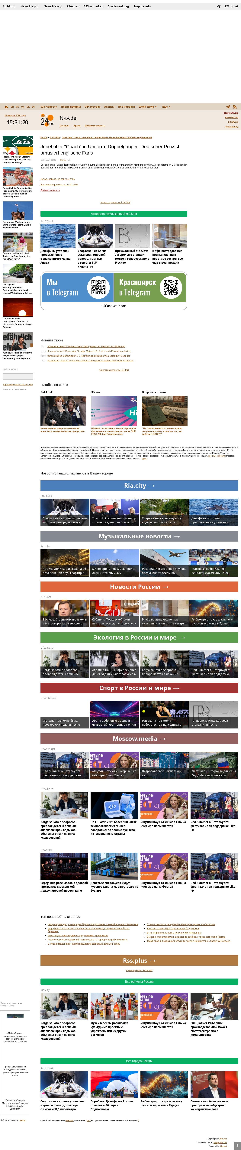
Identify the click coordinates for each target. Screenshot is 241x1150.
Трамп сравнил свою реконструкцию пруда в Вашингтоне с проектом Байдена (188, 941)
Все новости (126, 106)
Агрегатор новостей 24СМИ (18, 384)
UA (22, 107)
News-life (46, 850)
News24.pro (48, 749)
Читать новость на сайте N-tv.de (57, 179)
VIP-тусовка (92, 106)
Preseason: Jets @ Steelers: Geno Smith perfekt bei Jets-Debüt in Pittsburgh (86, 346)
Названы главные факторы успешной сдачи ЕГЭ (173, 928)
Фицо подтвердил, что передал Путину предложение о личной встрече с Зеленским (93, 924)
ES (33, 107)
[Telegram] (228, 106)
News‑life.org (52, 6)
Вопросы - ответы (154, 392)
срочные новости (216, 456)
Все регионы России (139, 981)
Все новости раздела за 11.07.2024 (59, 184)
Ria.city (45, 990)
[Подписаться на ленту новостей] (234, 106)
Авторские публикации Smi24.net (114, 213)
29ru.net (73, 6)
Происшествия (71, 106)
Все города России (139, 1061)
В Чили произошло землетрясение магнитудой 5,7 (174, 932)
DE (28, 107)
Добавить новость (95, 125)
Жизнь (95, 392)
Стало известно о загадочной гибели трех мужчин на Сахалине (181, 924)
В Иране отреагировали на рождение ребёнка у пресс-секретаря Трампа (186, 937)
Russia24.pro (231, 117)
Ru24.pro (9, 6)
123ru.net (231, 6)
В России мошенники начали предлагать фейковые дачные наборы (84, 944)
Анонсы (109, 106)
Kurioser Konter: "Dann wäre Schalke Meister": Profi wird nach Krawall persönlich (88, 351)
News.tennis (48, 698)
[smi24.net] (47, 120)
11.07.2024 (55, 137)
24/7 (89, 1120)
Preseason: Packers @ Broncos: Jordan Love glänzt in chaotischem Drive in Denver (90, 360)
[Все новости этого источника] (68, 160)
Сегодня (64, 125)
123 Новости (48, 106)
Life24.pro (233, 122)
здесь (144, 459)
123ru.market (93, 6)
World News (146, 106)
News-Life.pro (231, 113)
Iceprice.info (142, 6)
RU (17, 107)
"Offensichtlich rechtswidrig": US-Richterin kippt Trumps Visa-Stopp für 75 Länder (88, 356)
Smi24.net (46, 221)
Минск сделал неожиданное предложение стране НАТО (78, 935)
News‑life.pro (29, 6)
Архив (76, 125)
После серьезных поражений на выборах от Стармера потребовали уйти (87, 939)
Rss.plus (45, 546)
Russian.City (232, 126)
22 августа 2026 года (15, 115)
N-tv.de (43, 137)
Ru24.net (46, 392)
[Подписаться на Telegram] (218, 6)
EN (12, 107)
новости (69, 1120)
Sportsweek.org (118, 6)
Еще (165, 106)
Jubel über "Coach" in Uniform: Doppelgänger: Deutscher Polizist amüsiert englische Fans (107, 137)
